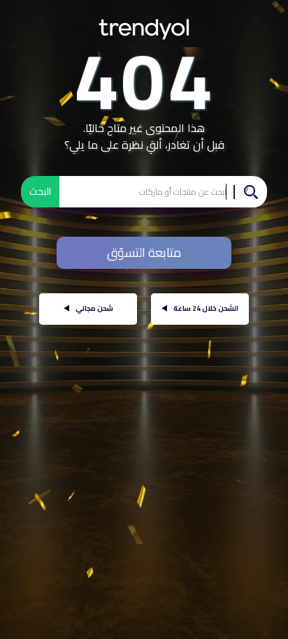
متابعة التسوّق (144, 252)
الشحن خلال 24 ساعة (199, 308)
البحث (40, 191)
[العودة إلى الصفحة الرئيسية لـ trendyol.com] (144, 24)
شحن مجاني (88, 308)
